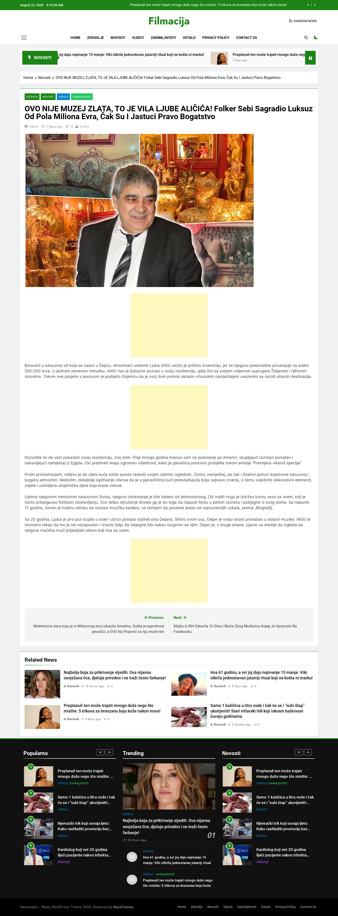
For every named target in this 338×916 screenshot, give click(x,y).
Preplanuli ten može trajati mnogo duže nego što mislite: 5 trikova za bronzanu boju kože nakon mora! (178, 885)
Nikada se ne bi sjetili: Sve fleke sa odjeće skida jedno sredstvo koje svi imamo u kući (85, 855)
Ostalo (189, 38)
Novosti (118, 38)
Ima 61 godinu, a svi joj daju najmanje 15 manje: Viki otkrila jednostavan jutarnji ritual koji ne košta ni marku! (177, 862)
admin (33, 126)
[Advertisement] (169, 325)
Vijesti (138, 38)
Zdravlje (95, 38)
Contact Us (246, 38)
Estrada (32, 97)
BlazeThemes (123, 907)
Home (75, 38)
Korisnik (73, 686)
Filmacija (169, 20)
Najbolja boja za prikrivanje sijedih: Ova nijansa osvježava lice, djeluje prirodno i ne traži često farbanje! (166, 826)
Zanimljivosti (163, 38)
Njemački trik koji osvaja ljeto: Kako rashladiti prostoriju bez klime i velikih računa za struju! (84, 803)
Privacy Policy (215, 38)
